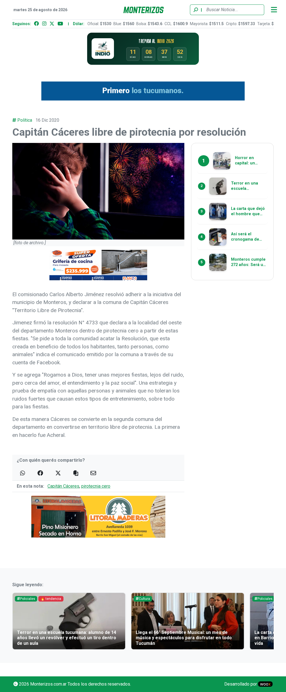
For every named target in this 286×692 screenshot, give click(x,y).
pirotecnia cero (95, 486)
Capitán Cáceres (63, 486)
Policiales (27, 599)
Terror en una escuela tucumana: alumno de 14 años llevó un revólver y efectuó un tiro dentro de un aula (66, 638)
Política (24, 120)
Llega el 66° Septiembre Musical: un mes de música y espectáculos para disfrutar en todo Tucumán (184, 638)
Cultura (144, 599)
